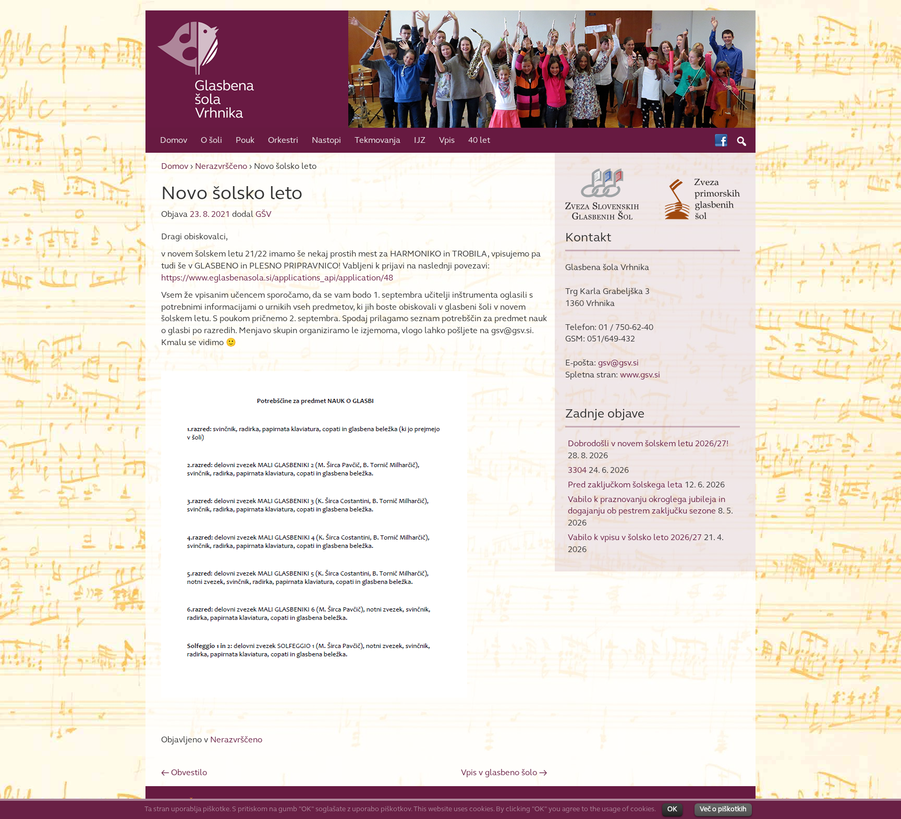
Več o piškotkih (723, 809)
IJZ (419, 140)
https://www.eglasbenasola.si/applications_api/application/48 (277, 278)
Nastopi (326, 140)
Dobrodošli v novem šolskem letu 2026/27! (648, 443)
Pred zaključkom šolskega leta (625, 485)
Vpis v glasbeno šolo (504, 772)
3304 (577, 470)
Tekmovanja (377, 140)
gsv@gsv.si (618, 363)
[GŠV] (450, 68)
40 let (479, 140)
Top (876, 794)
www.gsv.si (640, 375)
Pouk (245, 140)
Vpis (447, 140)
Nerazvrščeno (221, 166)
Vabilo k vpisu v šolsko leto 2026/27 (635, 537)
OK (672, 809)
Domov (173, 140)
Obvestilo (184, 772)
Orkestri (283, 140)
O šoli (211, 140)
